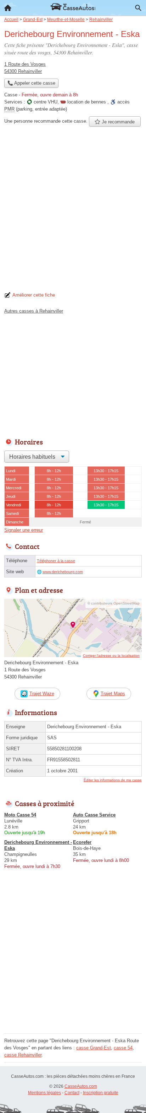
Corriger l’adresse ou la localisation (111, 655)
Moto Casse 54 (20, 815)
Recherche (138, 8)
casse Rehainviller (22, 1055)
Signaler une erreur (23, 530)
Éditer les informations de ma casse (113, 780)
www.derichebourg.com (63, 572)
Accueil (8, 8)
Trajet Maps (113, 693)
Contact (71, 1092)
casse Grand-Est (93, 1047)
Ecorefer (82, 842)
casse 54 (123, 1047)
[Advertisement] (73, 211)
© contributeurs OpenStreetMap (114, 603)
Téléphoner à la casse (56, 561)
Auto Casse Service (94, 815)
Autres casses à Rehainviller (33, 311)
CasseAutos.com (80, 1086)
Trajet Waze (41, 693)
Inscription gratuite (100, 1092)
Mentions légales (44, 1092)
